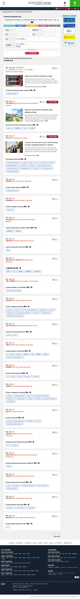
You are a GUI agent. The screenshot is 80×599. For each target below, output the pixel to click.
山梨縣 (33, 557)
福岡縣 (3, 574)
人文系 (25, 128)
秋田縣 (20, 553)
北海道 (3, 553)
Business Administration (31, 309)
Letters (31, 162)
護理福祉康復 (28, 271)
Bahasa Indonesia (52, 574)
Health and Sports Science (12, 168)
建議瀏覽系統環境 (68, 543)
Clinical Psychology (20, 507)
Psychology (36, 168)
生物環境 (32, 128)
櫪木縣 (7, 557)
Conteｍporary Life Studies (12, 190)
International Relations (46, 312)
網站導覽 (46, 543)
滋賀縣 (3, 566)
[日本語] (57, 8)
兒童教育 (20, 271)
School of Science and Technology (13, 290)
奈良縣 (20, 566)
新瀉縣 (3, 559)
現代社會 (18, 354)
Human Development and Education (41, 395)
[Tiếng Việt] (72, 8)
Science (16, 309)
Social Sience (15, 485)
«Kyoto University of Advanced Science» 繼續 (36, 120)
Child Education (31, 507)
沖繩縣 (33, 574)
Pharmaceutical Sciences (19, 421)
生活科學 (57, 561)
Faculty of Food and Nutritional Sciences (14, 357)
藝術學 (62, 561)
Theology (24, 162)
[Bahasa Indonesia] (75, 8)
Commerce (51, 162)
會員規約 (51, 543)
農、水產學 (72, 557)
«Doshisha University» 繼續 (32, 155)
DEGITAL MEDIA (10, 401)
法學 (57, 553)
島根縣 (7, 570)
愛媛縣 (32, 570)
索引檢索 (40, 543)
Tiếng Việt (71, 573)
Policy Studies (31, 165)
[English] (60, 8)
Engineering (9, 128)
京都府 (19, 46)
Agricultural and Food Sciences (28, 485)
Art (7, 376)
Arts (8, 445)
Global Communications (46, 168)
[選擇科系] (21, 39)
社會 (14, 271)
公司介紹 (35, 589)
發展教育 (26, 354)
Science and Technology (42, 485)
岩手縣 (11, 553)
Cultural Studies (10, 312)
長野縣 (37, 557)
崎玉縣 (15, 557)
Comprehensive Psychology (49, 398)
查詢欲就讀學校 (19, 543)
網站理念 (15, 589)
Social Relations (10, 507)
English (54, 573)
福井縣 (28, 563)
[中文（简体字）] (63, 8)
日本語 (50, 573)
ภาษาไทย (60, 574)
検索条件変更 (57, 536)
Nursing (29, 395)
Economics (43, 162)
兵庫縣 (15, 566)
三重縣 (15, 563)
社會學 (69, 553)
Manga (19, 376)
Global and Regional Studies (12, 171)
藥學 (62, 557)
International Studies (21, 398)
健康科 (8, 271)
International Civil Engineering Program (14, 424)
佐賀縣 (7, 574)
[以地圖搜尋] (21, 45)
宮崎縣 (24, 574)
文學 (49, 553)
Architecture (14, 445)
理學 (65, 557)
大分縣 (20, 574)
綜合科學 (67, 561)
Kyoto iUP (37, 421)
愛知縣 (11, 563)
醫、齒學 (57, 557)
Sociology (36, 312)
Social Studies (22, 165)
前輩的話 (34, 543)
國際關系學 (74, 553)
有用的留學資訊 (27, 543)
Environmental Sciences (11, 488)
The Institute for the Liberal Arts (13, 162)
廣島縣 (15, 570)
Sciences (9, 421)
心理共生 (45, 354)
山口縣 (20, 570)
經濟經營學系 (17, 128)
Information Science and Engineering (23, 312)
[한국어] (69, 8)
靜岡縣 (7, 563)
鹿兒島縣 (29, 574)
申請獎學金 (57, 567)
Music (8, 335)
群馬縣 (11, 557)
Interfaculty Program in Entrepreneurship (14, 315)
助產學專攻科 (37, 271)
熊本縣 (15, 574)
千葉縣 (20, 557)
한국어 (66, 573)
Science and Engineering (11, 165)
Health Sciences (10, 398)
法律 (32, 354)
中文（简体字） (60, 573)
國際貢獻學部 (9, 231)
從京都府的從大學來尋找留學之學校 (12, 16)
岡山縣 (11, 570)
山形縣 (24, 553)
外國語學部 (18, 231)
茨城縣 (3, 557)
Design (13, 376)
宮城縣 (15, 553)
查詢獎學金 (51, 567)
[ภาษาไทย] (78, 8)
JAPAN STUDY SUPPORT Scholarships (69, 567)
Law (37, 162)
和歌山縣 (24, 566)
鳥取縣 (3, 570)
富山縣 (20, 563)
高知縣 (36, 570)
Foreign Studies (43, 309)
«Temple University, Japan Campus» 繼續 (35, 86)
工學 (68, 557)
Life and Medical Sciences (26, 168)
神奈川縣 (29, 557)
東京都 (10, 67)
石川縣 (24, 563)
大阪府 (11, 566)
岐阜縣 (3, 563)
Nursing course (10, 209)
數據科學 (38, 354)
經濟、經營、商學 (63, 553)
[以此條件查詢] (32, 53)
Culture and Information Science (44, 165)
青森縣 (7, 553)
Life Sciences (51, 309)
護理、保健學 (51, 557)
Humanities (36, 376)
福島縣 (28, 553)
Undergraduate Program (11, 93)
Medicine (8, 466)
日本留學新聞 (11, 543)
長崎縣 (11, 574)
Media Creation (27, 376)
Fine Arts (14, 335)
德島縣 (24, 570)
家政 (12, 354)
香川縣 (28, 570)
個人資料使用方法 (58, 543)
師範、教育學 (51, 561)
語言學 (53, 553)
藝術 (8, 250)
